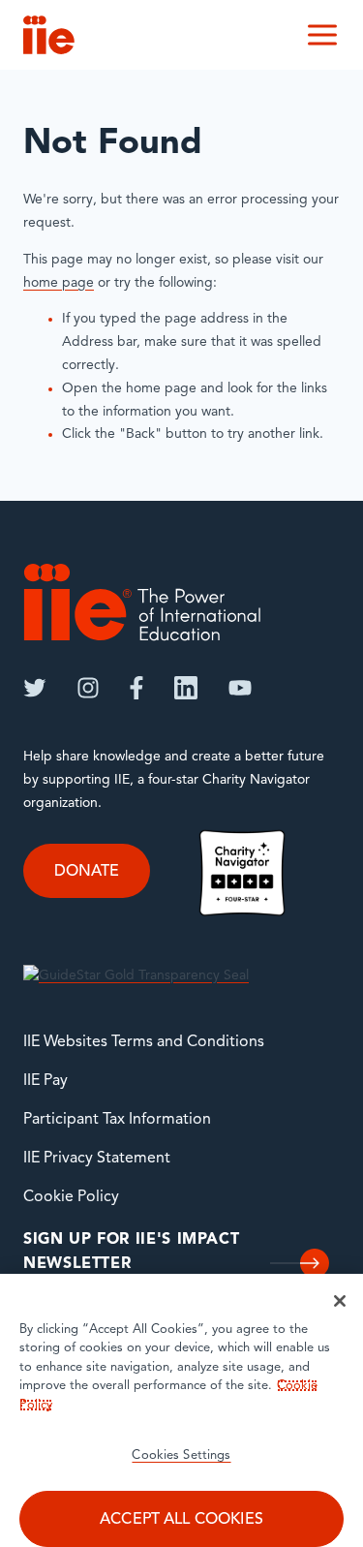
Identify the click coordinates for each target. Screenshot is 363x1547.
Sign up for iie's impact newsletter (131, 1252)
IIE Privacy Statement (96, 1158)
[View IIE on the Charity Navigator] (242, 872)
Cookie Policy (71, 1197)
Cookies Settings (181, 1455)
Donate (86, 872)
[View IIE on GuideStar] (136, 976)
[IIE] (142, 602)
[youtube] (240, 687)
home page (58, 283)
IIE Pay (45, 1081)
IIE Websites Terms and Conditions (143, 1042)
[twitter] (34, 687)
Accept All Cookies (181, 1520)
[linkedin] (185, 687)
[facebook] (136, 687)
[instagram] (88, 687)
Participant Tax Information (117, 1120)
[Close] (339, 1301)
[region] (181, 1410)
